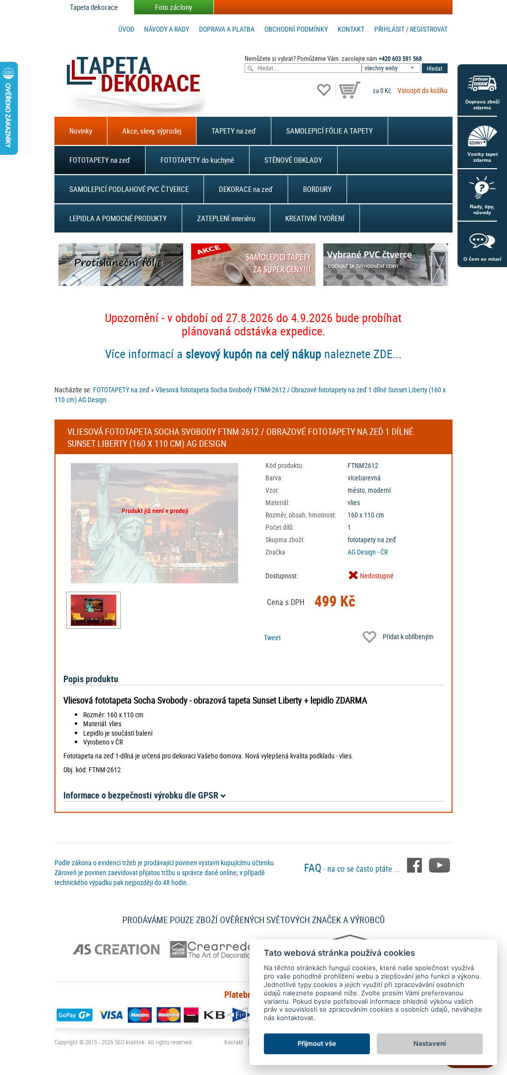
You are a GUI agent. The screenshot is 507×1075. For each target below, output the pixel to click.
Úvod (126, 29)
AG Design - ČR (368, 552)
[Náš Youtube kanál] (439, 864)
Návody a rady (166, 29)
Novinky (80, 131)
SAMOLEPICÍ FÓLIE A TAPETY (329, 131)
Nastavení (429, 1043)
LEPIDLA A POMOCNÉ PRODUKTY (118, 218)
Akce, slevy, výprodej (151, 131)
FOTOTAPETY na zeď (99, 160)
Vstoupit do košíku (423, 90)
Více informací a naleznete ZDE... (253, 354)
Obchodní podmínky (296, 29)
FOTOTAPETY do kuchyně (197, 160)
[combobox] (391, 68)
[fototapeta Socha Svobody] (93, 610)
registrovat (429, 29)
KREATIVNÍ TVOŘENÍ (315, 218)
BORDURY (317, 189)
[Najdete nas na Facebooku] (415, 864)
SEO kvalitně (130, 1042)
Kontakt (351, 29)
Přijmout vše (317, 1043)
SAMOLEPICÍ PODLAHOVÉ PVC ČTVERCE (129, 189)
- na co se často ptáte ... (353, 868)
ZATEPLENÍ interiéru (226, 218)
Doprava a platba (226, 29)
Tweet (272, 637)
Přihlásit (389, 29)
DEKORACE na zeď (246, 189)
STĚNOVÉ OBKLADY (293, 160)
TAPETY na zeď (233, 131)
